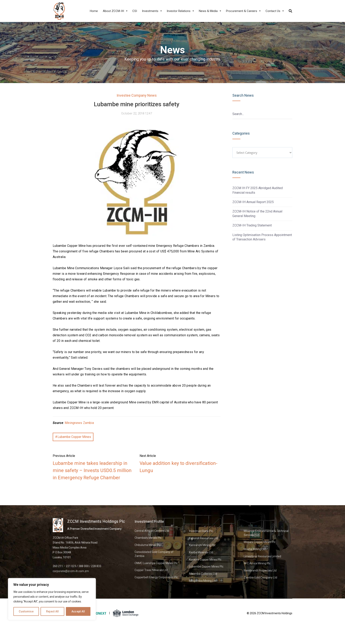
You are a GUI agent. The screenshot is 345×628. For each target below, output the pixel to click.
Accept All (78, 611)
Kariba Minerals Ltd (201, 552)
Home (94, 11)
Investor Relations (178, 11)
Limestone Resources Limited (262, 556)
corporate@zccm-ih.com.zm (71, 571)
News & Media (208, 11)
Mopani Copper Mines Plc (260, 542)
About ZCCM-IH (113, 11)
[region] (52, 599)
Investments (150, 11)
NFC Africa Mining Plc (257, 563)
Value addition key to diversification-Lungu (178, 466)
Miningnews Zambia (79, 423)
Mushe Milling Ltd (255, 549)
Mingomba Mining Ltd (202, 580)
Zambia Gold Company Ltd (260, 577)
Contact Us (273, 11)
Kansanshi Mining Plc (202, 545)
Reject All (52, 611)
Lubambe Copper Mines (74, 437)
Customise (26, 611)
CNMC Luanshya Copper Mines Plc (156, 563)
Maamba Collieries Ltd (203, 573)
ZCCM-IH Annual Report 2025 (253, 202)
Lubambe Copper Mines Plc (206, 566)
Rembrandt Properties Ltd (260, 570)
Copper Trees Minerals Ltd (151, 570)
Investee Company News (137, 95)
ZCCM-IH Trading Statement (252, 225)
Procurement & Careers (241, 11)
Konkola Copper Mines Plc (205, 559)
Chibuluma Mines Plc (148, 545)
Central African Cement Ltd (152, 530)
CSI (134, 11)
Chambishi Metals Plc (148, 537)
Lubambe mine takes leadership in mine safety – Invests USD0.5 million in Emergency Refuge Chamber (92, 470)
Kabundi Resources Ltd (203, 538)
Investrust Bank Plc (201, 531)
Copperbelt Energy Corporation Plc (156, 577)
